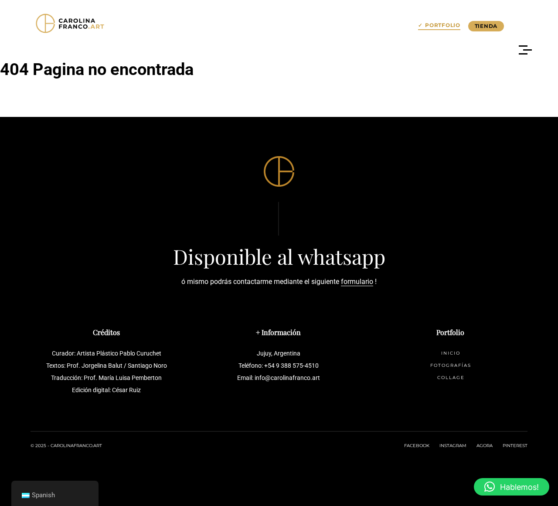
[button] (511, 487)
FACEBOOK (416, 445)
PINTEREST (515, 445)
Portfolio (442, 25)
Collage (451, 377)
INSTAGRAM (452, 445)
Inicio (450, 353)
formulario (357, 281)
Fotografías (450, 365)
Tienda (486, 26)
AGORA (484, 445)
